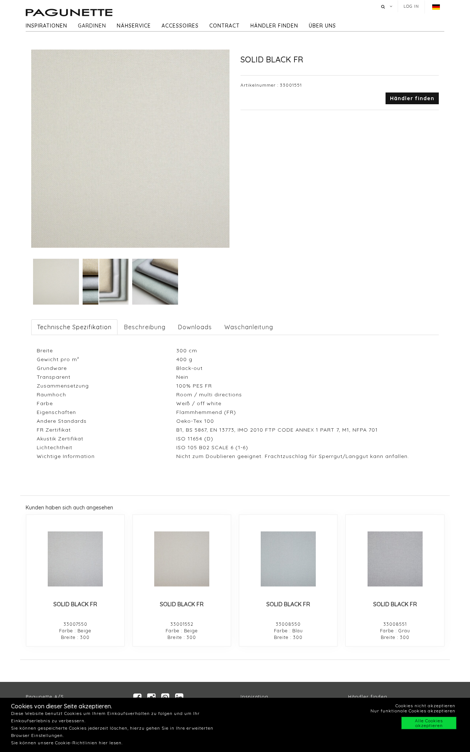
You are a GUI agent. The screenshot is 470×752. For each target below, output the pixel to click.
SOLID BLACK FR (75, 604)
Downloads (195, 327)
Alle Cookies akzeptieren (429, 723)
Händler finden (274, 25)
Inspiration (254, 697)
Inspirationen (46, 25)
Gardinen (92, 25)
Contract (224, 25)
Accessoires (180, 25)
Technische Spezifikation (74, 327)
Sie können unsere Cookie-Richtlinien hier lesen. (67, 742)
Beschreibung (145, 327)
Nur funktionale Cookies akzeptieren (412, 710)
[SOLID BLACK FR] (75, 558)
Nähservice (134, 25)
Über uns (322, 25)
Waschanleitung (248, 327)
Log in (411, 6)
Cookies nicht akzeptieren (425, 705)
